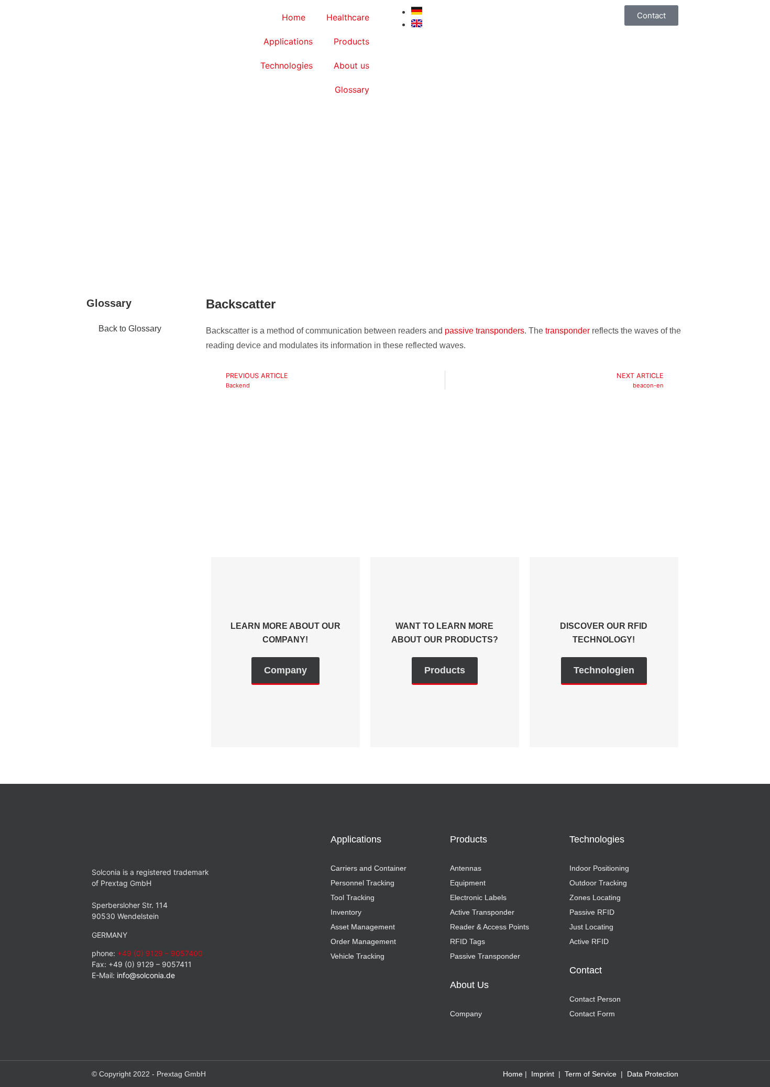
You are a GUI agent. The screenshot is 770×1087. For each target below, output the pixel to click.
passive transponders (484, 330)
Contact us (263, 515)
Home (293, 17)
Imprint (542, 1074)
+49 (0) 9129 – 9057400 (160, 953)
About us (351, 65)
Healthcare (347, 17)
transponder (567, 330)
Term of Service (591, 1074)
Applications (288, 41)
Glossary (352, 89)
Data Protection (652, 1074)
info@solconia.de (146, 975)
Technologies (286, 65)
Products (351, 41)
